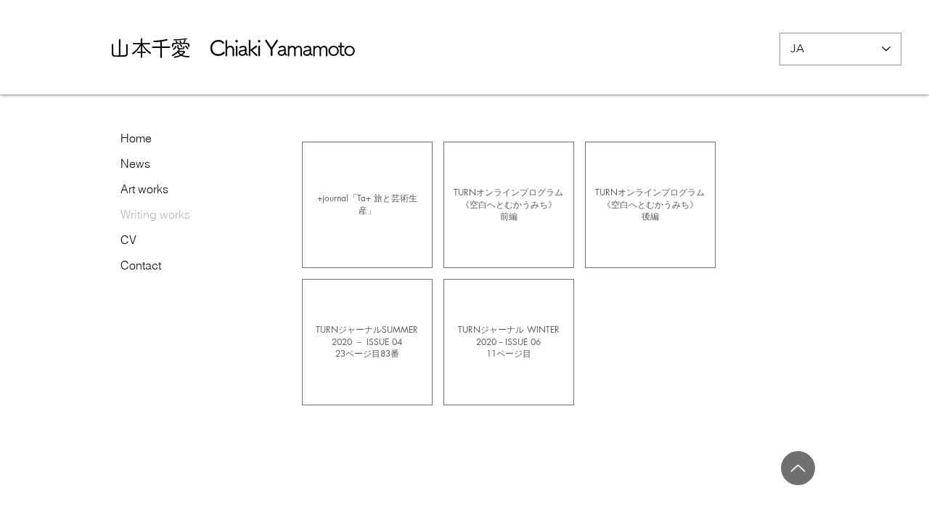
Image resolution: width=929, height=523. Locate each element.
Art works (144, 189)
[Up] (798, 468)
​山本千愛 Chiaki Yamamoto (231, 48)
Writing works (155, 214)
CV (128, 239)
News (135, 163)
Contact (140, 265)
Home (136, 138)
